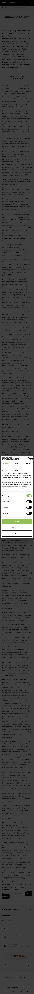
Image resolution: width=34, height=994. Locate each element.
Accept (17, 521)
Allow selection (17, 528)
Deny (17, 534)
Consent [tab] (6, 463)
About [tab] (28, 463)
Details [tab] (17, 463)
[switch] (29, 501)
